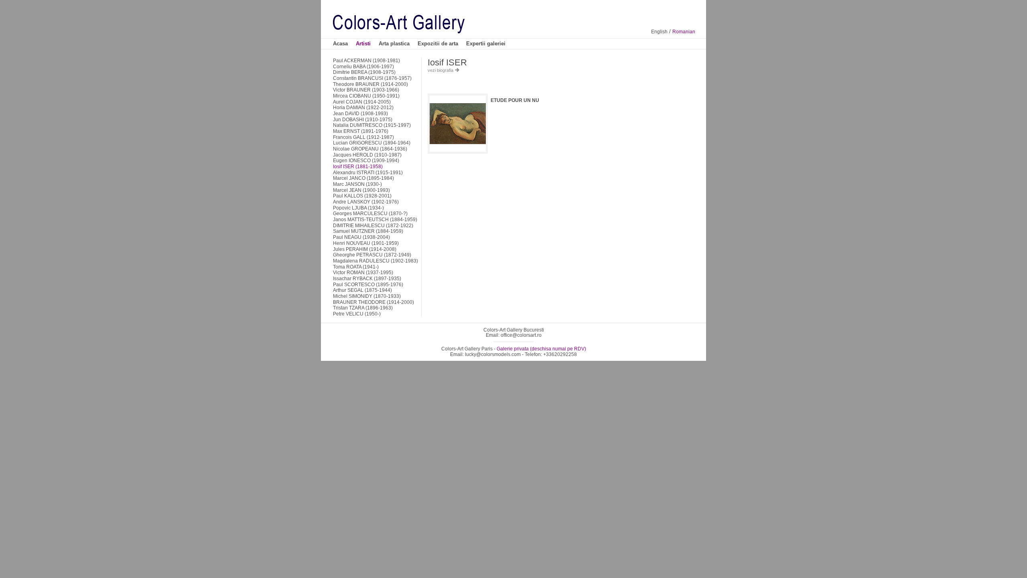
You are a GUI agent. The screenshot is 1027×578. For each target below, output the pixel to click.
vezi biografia (441, 70)
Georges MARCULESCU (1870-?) (370, 213)
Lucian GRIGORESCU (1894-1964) (371, 142)
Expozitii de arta (438, 44)
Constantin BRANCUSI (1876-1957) (372, 78)
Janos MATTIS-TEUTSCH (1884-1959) (375, 219)
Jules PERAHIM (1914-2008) (364, 249)
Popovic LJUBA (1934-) (358, 207)
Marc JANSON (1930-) (357, 184)
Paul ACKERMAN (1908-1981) (366, 60)
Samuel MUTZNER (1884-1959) (368, 231)
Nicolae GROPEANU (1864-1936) (370, 148)
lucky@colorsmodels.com (493, 354)
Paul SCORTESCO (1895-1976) (368, 284)
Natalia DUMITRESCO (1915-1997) (372, 125)
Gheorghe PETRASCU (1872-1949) (372, 254)
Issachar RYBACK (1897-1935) (367, 278)
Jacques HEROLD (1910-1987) (367, 154)
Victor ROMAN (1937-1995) (363, 272)
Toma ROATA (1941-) (356, 266)
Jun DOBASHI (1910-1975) (362, 119)
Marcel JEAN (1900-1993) (361, 190)
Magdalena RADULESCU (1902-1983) (375, 260)
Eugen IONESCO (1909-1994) (366, 160)
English (659, 32)
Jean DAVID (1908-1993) (360, 113)
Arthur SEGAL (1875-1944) (362, 290)
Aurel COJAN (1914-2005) (362, 101)
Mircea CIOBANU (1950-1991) (366, 95)
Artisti (363, 44)
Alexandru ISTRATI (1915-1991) (368, 172)
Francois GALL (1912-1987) (363, 137)
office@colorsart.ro (521, 335)
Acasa (340, 44)
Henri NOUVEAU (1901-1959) (366, 243)
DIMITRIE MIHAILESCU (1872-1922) (373, 225)
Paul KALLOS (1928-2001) (362, 195)
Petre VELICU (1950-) (357, 313)
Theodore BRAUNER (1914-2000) (370, 84)
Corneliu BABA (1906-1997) (363, 66)
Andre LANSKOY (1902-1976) (366, 201)
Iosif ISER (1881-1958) (358, 166)
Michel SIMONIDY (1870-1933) (367, 296)
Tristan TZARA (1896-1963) (363, 307)
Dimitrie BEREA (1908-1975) (364, 72)
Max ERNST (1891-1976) (360, 131)
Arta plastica (394, 44)
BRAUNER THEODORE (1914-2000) (373, 302)
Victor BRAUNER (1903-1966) (366, 89)
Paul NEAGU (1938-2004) (361, 237)
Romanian (683, 32)
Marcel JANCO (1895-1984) (363, 178)
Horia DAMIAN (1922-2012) (363, 107)
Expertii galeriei (485, 44)
